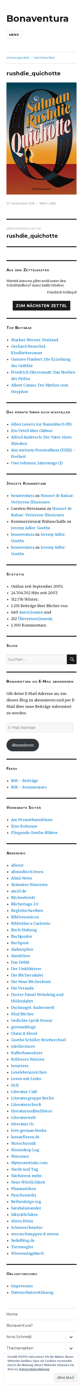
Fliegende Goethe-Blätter (34, 832)
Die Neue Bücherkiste (31, 981)
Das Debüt (20, 962)
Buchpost (20, 943)
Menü (14, 35)
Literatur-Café (24, 1091)
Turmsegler (22, 1247)
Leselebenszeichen (29, 1072)
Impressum (22, 1286)
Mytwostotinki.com (29, 1162)
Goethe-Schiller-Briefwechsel (38, 1040)
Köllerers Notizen (27, 1059)
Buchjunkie (21, 936)
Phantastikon (23, 1188)
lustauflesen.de (25, 1137)
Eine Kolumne (24, 826)
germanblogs (23, 1027)
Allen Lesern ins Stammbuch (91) (41, 424)
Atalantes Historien (29, 884)
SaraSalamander (26, 1208)
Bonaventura (37, 18)
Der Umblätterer (26, 968)
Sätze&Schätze (24, 1214)
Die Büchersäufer (27, 975)
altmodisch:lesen (27, 871)
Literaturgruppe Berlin (32, 1098)
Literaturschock (26, 1104)
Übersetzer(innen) (35, 618)
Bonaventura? (19, 1325)
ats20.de (18, 891)
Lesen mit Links (26, 1078)
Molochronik (23, 1143)
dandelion (20, 955)
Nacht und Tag (24, 1169)
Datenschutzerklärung (32, 1292)
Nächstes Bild (44, 57)
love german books (29, 1130)
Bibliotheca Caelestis (30, 923)
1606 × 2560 (47, 203)
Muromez (20, 1156)
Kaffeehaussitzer (27, 1052)
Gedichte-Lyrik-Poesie (31, 1020)
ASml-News (21, 878)
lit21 (15, 1085)
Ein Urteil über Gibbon (31, 430)
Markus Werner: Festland (34, 340)
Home (12, 1314)
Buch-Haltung (24, 930)
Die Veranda (22, 988)
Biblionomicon (25, 917)
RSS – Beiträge (24, 780)
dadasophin (22, 949)
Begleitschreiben (27, 910)
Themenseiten (19, 1348)
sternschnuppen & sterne (35, 1234)
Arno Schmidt (19, 1337)
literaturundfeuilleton (31, 1111)
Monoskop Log (25, 1150)
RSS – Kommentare (29, 787)
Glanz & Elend (24, 1033)
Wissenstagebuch (27, 1253)
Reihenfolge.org (26, 1201)
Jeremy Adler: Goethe (30, 528)
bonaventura (22, 495)
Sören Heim (22, 1221)
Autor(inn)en (31, 612)
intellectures (23, 1046)
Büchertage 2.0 (25, 904)
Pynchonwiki (23, 1195)
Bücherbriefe (23, 897)
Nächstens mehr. (26, 1175)
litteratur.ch (22, 1124)
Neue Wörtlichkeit (28, 1182)
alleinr (17, 865)
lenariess (20, 1065)
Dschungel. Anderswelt (32, 1007)
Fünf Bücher (22, 1014)
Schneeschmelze (26, 1227)
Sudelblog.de (23, 1240)
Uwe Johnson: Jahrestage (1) (37, 463)
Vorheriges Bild (17, 57)
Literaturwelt (23, 1117)
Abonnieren (23, 745)
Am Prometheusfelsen (31, 819)
